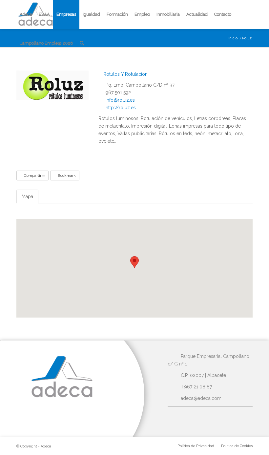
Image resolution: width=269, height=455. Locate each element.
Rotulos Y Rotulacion (125, 74)
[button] (134, 262)
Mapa (27, 196)
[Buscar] (81, 43)
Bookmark (66, 175)
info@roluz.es (120, 100)
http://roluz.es (121, 107)
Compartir (32, 175)
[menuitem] (25, 14)
